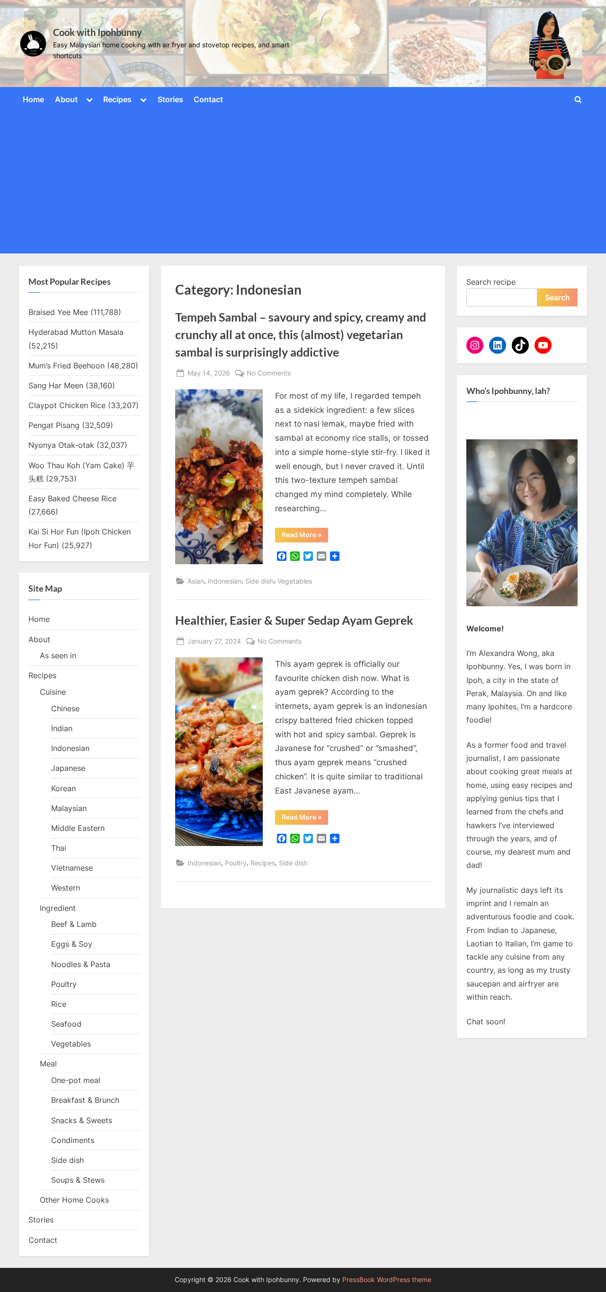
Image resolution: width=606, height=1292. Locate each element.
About (66, 99)
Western (65, 887)
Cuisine (53, 692)
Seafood (66, 1024)
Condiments (72, 1140)
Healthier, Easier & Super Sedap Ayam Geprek (294, 620)
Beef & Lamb (74, 924)
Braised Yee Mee (58, 312)
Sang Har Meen (55, 385)
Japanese (68, 768)
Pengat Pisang (54, 425)
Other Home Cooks (74, 1200)
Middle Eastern (78, 828)
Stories (170, 99)
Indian (61, 728)
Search (557, 297)
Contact (208, 99)
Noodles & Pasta (80, 964)
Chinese (65, 708)
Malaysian (69, 808)
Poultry (236, 863)
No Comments (269, 373)
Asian (195, 581)
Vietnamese (72, 868)
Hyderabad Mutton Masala (76, 332)
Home (33, 99)
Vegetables (294, 581)
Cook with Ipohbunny (97, 32)
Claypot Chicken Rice (67, 405)
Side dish (259, 581)
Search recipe (491, 282)
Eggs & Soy (71, 944)
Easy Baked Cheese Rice (72, 498)
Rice (58, 1004)
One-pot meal (75, 1080)
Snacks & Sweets (81, 1120)
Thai (58, 848)
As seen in (58, 655)
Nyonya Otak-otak (61, 445)
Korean (63, 788)
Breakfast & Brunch (85, 1100)
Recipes (117, 99)
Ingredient (58, 908)
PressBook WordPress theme (386, 1279)
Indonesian (224, 581)
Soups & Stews (78, 1180)
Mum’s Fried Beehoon (66, 365)
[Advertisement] (303, 180)
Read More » (305, 536)
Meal (48, 1063)
